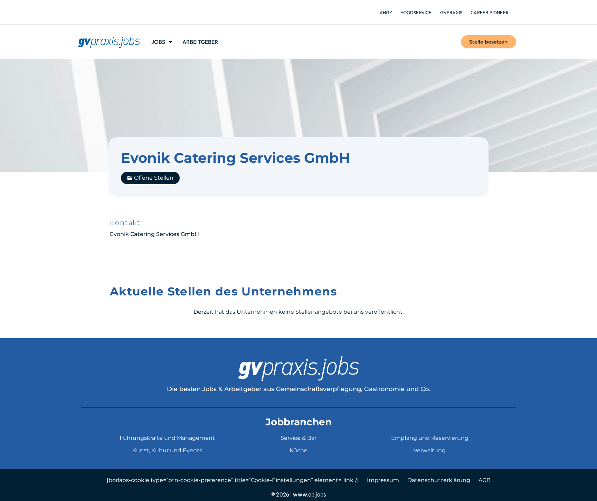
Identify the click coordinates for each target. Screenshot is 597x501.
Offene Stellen (153, 177)
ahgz (386, 12)
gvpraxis (451, 12)
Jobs (158, 41)
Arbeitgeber (200, 41)
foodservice (416, 12)
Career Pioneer (490, 12)
